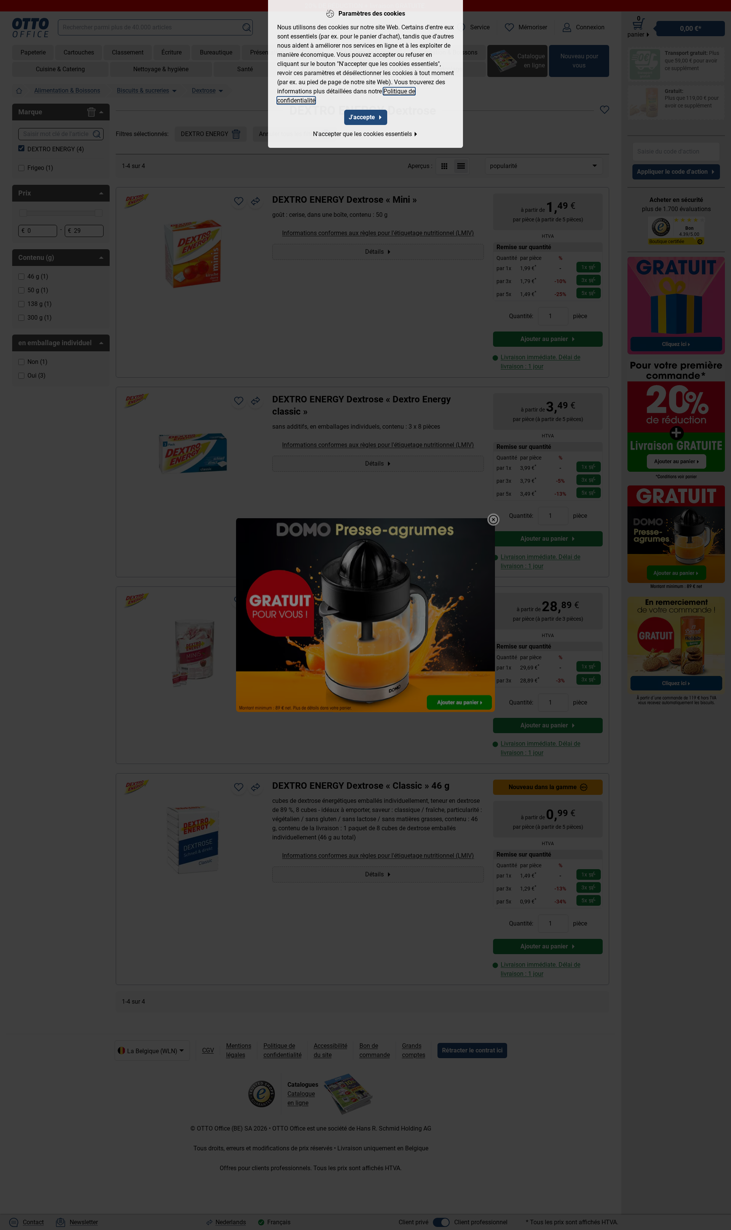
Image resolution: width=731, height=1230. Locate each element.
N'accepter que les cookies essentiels (362, 134)
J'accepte (362, 117)
